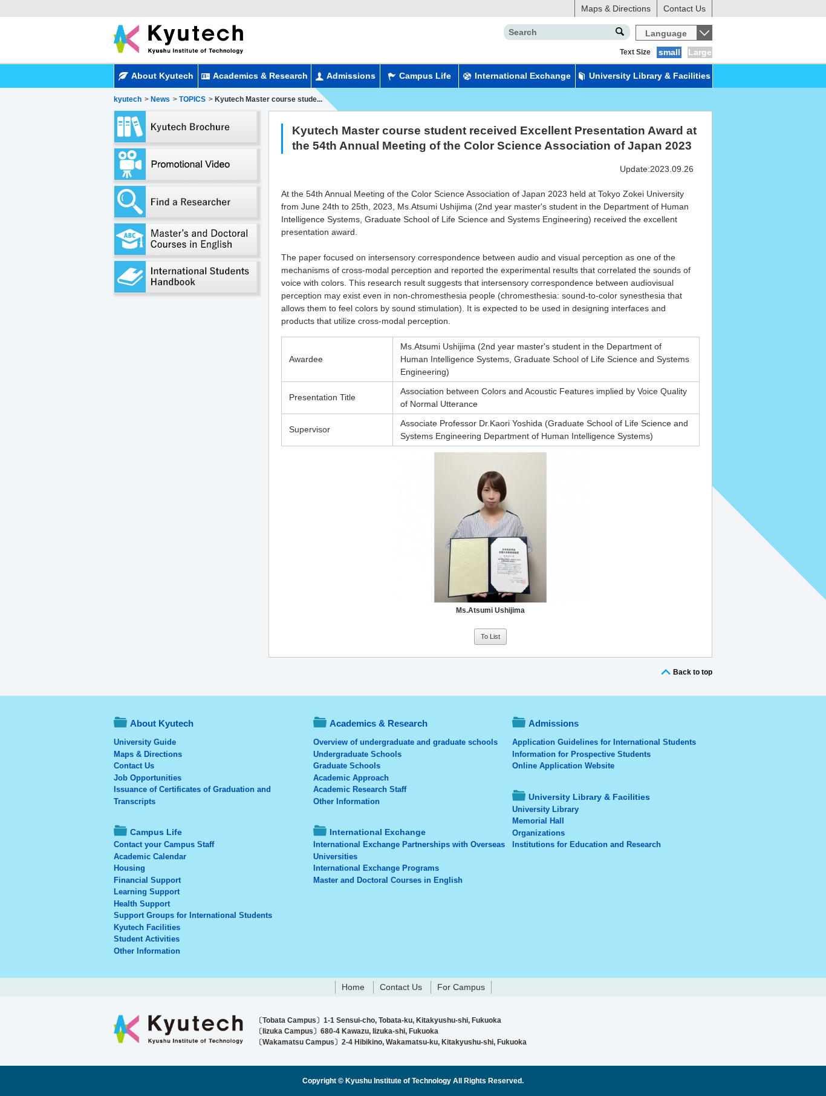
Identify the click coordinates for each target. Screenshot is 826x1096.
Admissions (351, 76)
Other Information (147, 951)
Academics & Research (260, 76)
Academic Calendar (150, 856)
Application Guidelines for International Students (604, 742)
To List (490, 636)
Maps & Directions (616, 8)
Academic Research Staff (359, 789)
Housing (129, 868)
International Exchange (523, 76)
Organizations (538, 832)
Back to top (692, 672)
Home (353, 987)
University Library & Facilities (650, 76)
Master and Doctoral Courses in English (388, 880)
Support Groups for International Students (193, 915)
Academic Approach (351, 777)
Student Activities (147, 938)
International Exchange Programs (376, 868)
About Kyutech (162, 76)
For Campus (461, 987)
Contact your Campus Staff (164, 844)
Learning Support (147, 891)
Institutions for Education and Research (586, 844)
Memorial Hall (538, 820)
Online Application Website (563, 765)
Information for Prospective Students (581, 754)
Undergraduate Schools (357, 754)
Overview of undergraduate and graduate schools (405, 742)
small (669, 52)
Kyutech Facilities (147, 927)
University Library (545, 809)
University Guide (145, 742)
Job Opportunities (147, 777)
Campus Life (425, 76)
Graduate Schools (346, 765)
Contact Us (684, 8)
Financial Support (147, 880)
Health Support (142, 903)
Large (700, 52)
